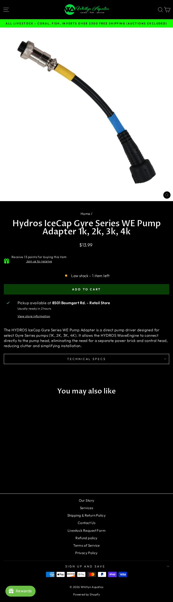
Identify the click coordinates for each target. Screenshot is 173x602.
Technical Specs (86, 359)
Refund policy (86, 538)
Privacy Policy (86, 553)
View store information (34, 316)
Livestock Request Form (86, 530)
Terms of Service (86, 545)
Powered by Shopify (86, 594)
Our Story (86, 500)
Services (86, 508)
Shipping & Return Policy (86, 515)
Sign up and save (85, 566)
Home (85, 214)
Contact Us (86, 523)
